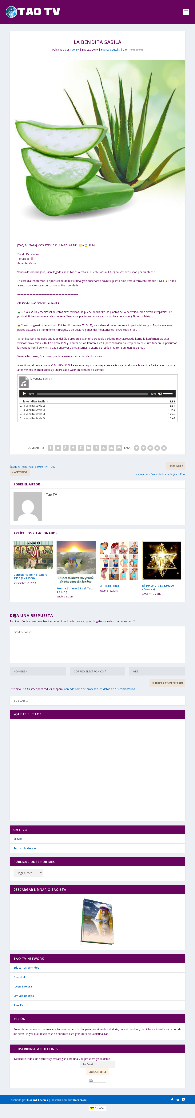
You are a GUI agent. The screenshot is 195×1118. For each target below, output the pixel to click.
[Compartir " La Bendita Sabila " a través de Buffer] (96, 448)
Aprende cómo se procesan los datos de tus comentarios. (100, 689)
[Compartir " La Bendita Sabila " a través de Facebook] (50, 448)
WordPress (79, 1100)
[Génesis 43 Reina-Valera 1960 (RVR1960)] (33, 555)
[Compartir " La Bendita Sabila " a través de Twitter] (58, 448)
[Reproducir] (24, 394)
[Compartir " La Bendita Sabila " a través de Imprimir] (119, 448)
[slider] (168, 393)
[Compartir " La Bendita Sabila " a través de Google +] (66, 448)
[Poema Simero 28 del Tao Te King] (76, 562)
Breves (18, 839)
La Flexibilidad (109, 586)
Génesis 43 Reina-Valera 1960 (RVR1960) (31, 576)
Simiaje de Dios (24, 996)
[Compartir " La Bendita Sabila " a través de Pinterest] (81, 448)
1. (34, 401)
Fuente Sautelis (110, 49)
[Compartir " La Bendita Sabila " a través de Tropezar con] (104, 448)
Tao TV (74, 49)
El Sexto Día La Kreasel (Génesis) (158, 587)
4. (32, 414)
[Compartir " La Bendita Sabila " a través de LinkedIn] (88, 448)
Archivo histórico (25, 848)
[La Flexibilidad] (118, 560)
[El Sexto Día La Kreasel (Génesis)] (161, 560)
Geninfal (19, 977)
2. (32, 405)
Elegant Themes (37, 1100)
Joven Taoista (23, 986)
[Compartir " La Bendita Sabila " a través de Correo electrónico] (111, 448)
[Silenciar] (160, 394)
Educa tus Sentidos (26, 967)
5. (32, 418)
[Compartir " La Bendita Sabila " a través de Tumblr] (73, 448)
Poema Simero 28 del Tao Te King (75, 590)
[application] (97, 393)
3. (32, 410)
